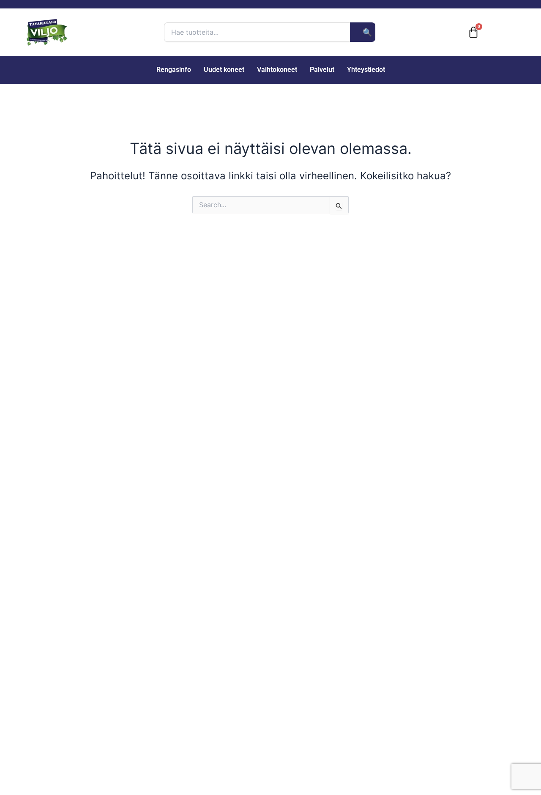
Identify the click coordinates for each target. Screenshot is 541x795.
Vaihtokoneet (277, 70)
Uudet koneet (224, 70)
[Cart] (473, 32)
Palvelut (322, 70)
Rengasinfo (173, 70)
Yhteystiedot (366, 70)
